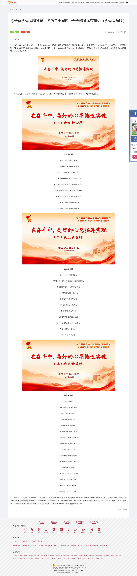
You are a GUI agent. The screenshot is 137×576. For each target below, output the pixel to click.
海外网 (25, 558)
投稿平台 (122, 2)
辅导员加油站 (76, 2)
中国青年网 (51, 555)
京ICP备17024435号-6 (79, 568)
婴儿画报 (88, 545)
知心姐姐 (56, 545)
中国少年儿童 (26, 545)
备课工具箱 (98, 2)
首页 (12, 10)
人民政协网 (106, 555)
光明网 (80, 555)
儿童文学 (40, 545)
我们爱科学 (48, 545)
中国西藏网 (74, 555)
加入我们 (66, 522)
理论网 (53, 558)
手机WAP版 (94, 522)
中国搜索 (36, 558)
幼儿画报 (95, 545)
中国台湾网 (66, 555)
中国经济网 (59, 555)
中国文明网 (59, 558)
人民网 (15, 555)
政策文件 (84, 2)
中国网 (31, 555)
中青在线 (118, 555)
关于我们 (42, 522)
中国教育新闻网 (82, 558)
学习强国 (66, 558)
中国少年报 (16, 541)
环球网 (15, 558)
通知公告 (91, 2)
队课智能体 (106, 2)
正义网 (31, 558)
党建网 (42, 558)
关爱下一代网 (99, 558)
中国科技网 (91, 558)
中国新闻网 (99, 555)
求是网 (47, 558)
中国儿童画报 (26, 541)
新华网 (20, 555)
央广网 (86, 555)
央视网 (25, 555)
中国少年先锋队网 (65, 2)
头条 (17, 10)
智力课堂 (81, 545)
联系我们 (54, 522)
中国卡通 (74, 545)
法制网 (112, 555)
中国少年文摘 (65, 545)
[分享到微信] (14, 32)
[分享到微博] (25, 32)
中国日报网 (44, 555)
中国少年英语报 (37, 541)
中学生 (34, 545)
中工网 (20, 558)
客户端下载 (80, 522)
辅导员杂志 (16, 545)
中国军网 (91, 555)
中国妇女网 (73, 558)
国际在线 (36, 555)
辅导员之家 (114, 2)
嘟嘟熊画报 (103, 545)
